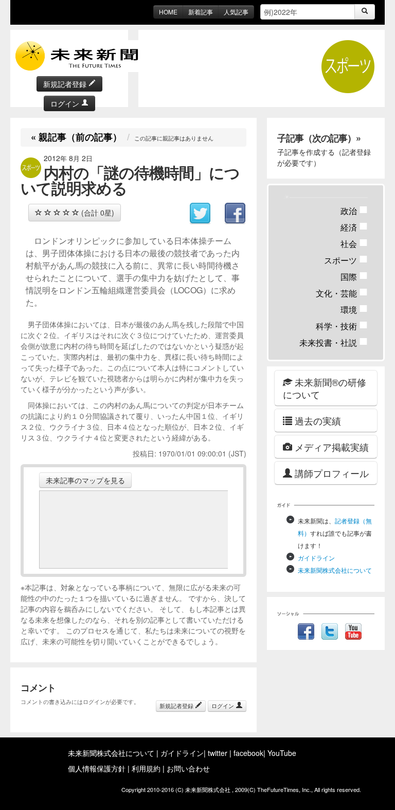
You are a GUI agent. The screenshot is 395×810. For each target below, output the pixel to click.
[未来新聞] (82, 55)
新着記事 (200, 11)
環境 (354, 309)
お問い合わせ (188, 768)
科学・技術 (342, 326)
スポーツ (346, 260)
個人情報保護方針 (96, 768)
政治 (354, 211)
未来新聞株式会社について (335, 570)
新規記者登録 (65, 84)
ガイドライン (316, 557)
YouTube (281, 753)
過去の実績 (316, 420)
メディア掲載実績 (330, 446)
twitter (217, 753)
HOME (168, 11)
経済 (354, 227)
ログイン (65, 103)
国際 (354, 277)
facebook (248, 753)
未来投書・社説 (333, 342)
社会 (354, 244)
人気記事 (236, 11)
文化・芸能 (342, 293)
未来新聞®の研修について (324, 388)
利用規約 (146, 768)
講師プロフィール (330, 473)
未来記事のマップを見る (85, 480)
